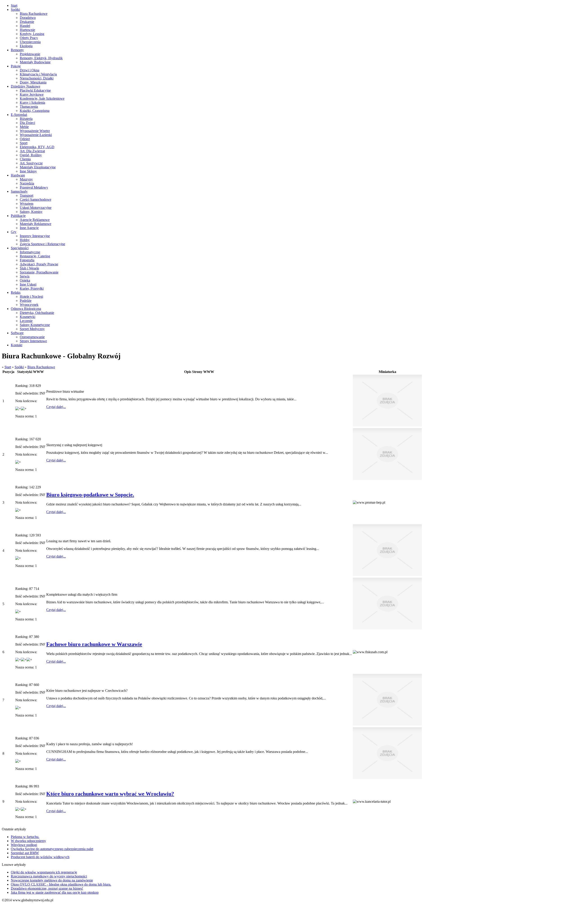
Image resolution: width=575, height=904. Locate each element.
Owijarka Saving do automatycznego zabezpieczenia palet (52, 849)
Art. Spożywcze (31, 163)
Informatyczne (30, 252)
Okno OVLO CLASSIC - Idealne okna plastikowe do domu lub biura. (61, 884)
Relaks (15, 292)
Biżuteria (26, 119)
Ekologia (26, 46)
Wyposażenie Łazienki (36, 135)
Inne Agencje (29, 228)
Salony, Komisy (31, 212)
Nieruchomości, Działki (36, 78)
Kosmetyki (27, 317)
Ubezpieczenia (30, 42)
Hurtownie (27, 30)
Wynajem (26, 203)
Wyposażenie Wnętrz (35, 131)
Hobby (25, 240)
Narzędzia (27, 183)
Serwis (24, 276)
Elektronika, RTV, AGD (37, 147)
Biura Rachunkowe (33, 13)
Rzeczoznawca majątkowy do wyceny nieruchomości (49, 876)
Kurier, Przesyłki (32, 288)
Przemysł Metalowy (34, 187)
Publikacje (18, 216)
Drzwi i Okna (29, 70)
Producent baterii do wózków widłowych (40, 857)
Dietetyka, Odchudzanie (37, 313)
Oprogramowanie (32, 337)
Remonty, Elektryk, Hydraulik (41, 58)
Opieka (25, 280)
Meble (24, 127)
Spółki (15, 9)
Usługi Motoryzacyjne (35, 207)
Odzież (25, 139)
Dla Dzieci (27, 123)
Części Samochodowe (35, 199)
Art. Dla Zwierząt (32, 151)
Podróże (25, 300)
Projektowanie (30, 54)
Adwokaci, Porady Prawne (39, 264)
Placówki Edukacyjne (35, 90)
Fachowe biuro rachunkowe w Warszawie (94, 644)
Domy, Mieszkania (33, 82)
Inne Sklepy (28, 171)
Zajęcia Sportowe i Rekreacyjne (42, 244)
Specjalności (20, 248)
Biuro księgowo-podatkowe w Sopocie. (90, 495)
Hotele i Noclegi (31, 296)
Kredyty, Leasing (32, 34)
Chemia (25, 159)
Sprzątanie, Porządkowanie (39, 272)
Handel (25, 26)
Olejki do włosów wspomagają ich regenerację (44, 872)
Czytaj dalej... (56, 407)
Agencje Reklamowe (35, 220)
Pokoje (16, 66)
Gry (13, 232)
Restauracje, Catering (35, 256)
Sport (23, 143)
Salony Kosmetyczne (35, 325)
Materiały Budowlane (35, 62)
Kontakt (16, 345)
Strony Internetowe (33, 341)
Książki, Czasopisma (34, 110)
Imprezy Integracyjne (35, 236)
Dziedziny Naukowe (25, 86)
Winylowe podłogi (24, 845)
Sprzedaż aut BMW (25, 853)
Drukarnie (27, 22)
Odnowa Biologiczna (26, 309)
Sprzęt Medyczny (32, 329)
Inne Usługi (28, 284)
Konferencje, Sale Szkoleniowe (42, 98)
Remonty (17, 50)
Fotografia (27, 260)
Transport (26, 195)
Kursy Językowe (32, 94)
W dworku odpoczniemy (28, 841)
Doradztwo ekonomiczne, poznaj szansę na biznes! (47, 888)
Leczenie (26, 321)
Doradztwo (28, 18)
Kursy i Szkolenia (32, 102)
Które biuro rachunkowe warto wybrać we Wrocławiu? (110, 794)
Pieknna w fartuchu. (25, 837)
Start (14, 5)
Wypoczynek (29, 304)
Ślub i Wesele (29, 268)
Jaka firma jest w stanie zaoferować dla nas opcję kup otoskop (55, 892)
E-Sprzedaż (19, 115)
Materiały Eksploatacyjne (38, 167)
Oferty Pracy (29, 38)
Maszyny (26, 179)
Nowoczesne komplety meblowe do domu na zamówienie (52, 880)
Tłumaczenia (29, 106)
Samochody (19, 191)
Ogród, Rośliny (31, 155)
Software (17, 333)
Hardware (18, 175)
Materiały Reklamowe (35, 224)
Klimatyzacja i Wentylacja (38, 74)
